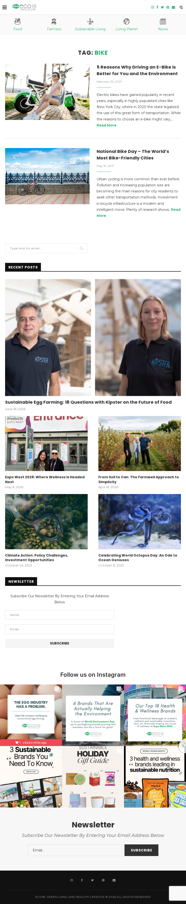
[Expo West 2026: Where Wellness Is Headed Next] (46, 443)
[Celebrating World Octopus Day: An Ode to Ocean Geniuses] (139, 521)
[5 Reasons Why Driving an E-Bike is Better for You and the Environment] (47, 92)
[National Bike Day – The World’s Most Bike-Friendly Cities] (47, 176)
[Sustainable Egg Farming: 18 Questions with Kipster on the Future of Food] (93, 337)
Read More (106, 125)
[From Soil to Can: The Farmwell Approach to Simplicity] (139, 443)
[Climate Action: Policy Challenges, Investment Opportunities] (46, 521)
